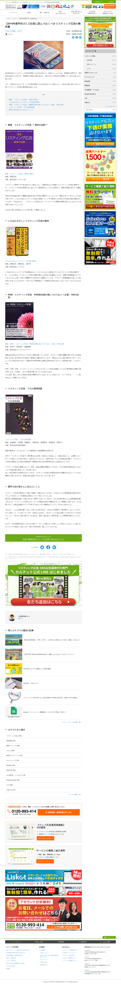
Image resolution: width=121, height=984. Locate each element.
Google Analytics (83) (13, 780)
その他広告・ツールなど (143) (16, 775)
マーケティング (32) (12, 760)
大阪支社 (87, 963)
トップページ (13, 12)
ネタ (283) (9, 785)
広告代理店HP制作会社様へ (92, 12)
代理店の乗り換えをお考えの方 (76, 12)
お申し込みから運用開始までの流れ (107, 12)
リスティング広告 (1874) (14, 736)
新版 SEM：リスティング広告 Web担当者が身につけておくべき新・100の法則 (34, 344)
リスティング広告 (10, 31)
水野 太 (10, 34)
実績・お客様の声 (45, 12)
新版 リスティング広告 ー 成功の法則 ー (24, 99)
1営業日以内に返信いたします (43, 538)
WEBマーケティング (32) (14, 755)
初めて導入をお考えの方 (60, 12)
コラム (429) (10, 750)
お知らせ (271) (11, 790)
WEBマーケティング (100, 73)
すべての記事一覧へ (75, 794)
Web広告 (100, 81)
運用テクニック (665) (13, 746)
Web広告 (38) (10, 765)
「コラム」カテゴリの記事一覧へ (71, 722)
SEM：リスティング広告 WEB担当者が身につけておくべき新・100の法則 (36, 104)
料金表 (29, 12)
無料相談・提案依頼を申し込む (60, 812)
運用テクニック (101, 64)
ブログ (8, 18)
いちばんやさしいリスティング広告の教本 (24, 102)
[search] (114, 109)
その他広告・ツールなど (100, 90)
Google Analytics (100, 94)
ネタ (100, 98)
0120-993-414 (24, 811)
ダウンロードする (44, 838)
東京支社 (87, 957)
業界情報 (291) (11, 741)
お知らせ (100, 102)
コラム (14, 18)
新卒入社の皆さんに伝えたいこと (21, 109)
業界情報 (101, 60)
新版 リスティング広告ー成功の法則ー (19, 173)
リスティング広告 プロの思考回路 (22, 107)
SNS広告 (100, 85)
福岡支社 (87, 970)
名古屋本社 (87, 950)
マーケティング (100, 77)
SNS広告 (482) (11, 770)
